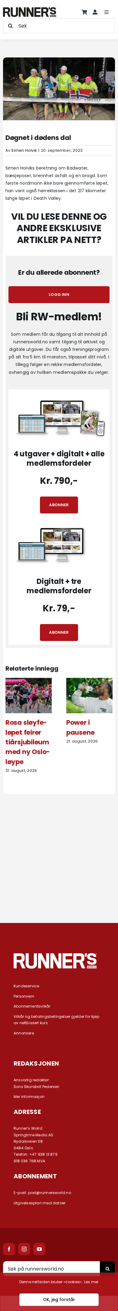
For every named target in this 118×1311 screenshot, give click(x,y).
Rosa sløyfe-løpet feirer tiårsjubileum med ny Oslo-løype (27, 742)
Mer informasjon (29, 1096)
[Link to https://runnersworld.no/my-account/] (95, 12)
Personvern (24, 996)
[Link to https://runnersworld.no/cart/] (84, 12)
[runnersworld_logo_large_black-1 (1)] (29, 9)
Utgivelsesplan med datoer (39, 1203)
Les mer (91, 1281)
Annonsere (24, 1033)
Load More (59, 890)
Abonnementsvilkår (32, 1006)
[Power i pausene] (89, 681)
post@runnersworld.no (49, 1192)
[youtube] (39, 1249)
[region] (59, 1292)
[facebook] (9, 1249)
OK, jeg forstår (59, 1299)
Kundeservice (26, 986)
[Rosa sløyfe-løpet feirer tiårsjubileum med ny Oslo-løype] (28, 681)
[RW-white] (55, 955)
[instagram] (24, 1249)
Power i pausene (80, 727)
